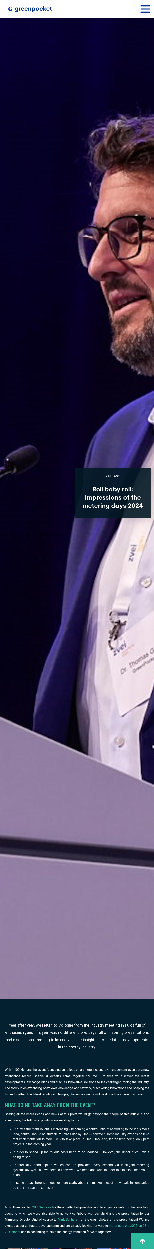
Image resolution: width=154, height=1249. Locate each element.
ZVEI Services (41, 1207)
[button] (145, 9)
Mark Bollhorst (68, 1219)
